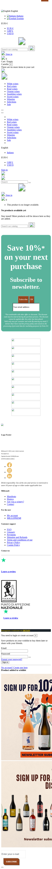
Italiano (19, 16)
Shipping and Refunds (17, 537)
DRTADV (26, 630)
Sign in (4, 170)
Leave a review (8, 571)
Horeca (10, 499)
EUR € (10, 28)
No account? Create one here (14, 667)
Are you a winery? (15, 501)
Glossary (11, 532)
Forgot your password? (11, 659)
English (20, 18)
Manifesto (11, 496)
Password (5, 654)
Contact (10, 504)
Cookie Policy (13, 545)
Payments (11, 534)
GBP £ (10, 31)
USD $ (10, 33)
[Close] (2, 112)
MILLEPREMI (14, 518)
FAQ (9, 529)
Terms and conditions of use (19, 540)
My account (12, 515)
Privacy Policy (13, 542)
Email (3, 648)
